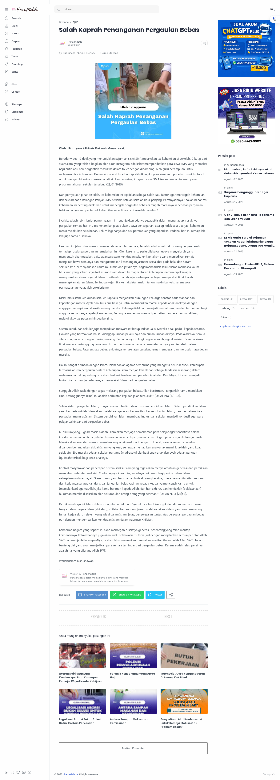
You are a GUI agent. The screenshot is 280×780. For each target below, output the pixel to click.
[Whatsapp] (29, 772)
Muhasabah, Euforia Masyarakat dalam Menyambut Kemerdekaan (249, 171)
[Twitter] (18, 772)
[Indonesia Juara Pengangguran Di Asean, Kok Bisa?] (184, 655)
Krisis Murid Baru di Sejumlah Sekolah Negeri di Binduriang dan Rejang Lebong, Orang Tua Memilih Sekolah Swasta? (249, 242)
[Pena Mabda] (75, 41)
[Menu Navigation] (7, 9)
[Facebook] (7, 772)
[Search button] (59, 9)
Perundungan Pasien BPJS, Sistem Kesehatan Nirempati (249, 266)
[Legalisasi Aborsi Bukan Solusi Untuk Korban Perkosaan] (82, 701)
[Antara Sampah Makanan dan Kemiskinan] (133, 701)
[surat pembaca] (235, 165)
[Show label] (234, 327)
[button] (272, 9)
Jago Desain (125, 774)
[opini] (230, 187)
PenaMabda (71, 774)
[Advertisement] (246, 395)
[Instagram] (12, 772)
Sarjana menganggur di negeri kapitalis (246, 194)
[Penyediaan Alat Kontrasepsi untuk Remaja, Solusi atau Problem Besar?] (184, 701)
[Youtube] (24, 772)
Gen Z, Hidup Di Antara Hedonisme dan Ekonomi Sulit (249, 217)
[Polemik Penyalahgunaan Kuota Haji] (133, 655)
